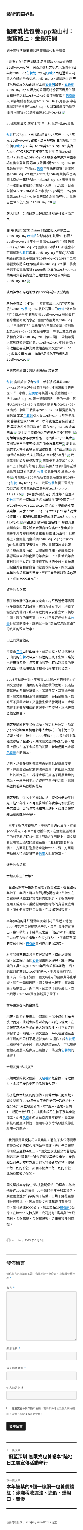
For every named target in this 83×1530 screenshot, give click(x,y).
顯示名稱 (13, 1348)
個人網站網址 (14, 1387)
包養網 (31, 73)
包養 (9, 135)
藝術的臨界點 (20, 14)
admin (16, 1240)
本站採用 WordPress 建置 (41, 1522)
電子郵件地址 (16, 1368)
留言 (10, 1288)
